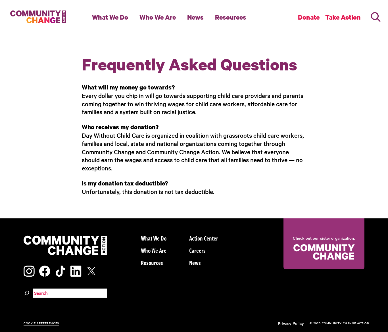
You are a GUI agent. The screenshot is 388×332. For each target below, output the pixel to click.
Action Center (203, 238)
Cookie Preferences (41, 323)
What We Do (110, 17)
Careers (197, 250)
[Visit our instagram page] (29, 270)
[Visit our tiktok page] (60, 270)
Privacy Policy (291, 323)
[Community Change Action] (36, 17)
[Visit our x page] (93, 270)
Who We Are (157, 17)
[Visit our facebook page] (44, 270)
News (195, 17)
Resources (230, 17)
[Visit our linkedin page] (76, 270)
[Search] (376, 17)
